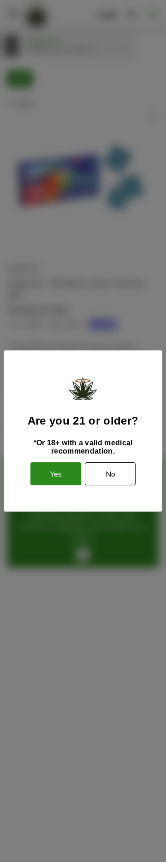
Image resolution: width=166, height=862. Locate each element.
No (110, 473)
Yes (56, 473)
